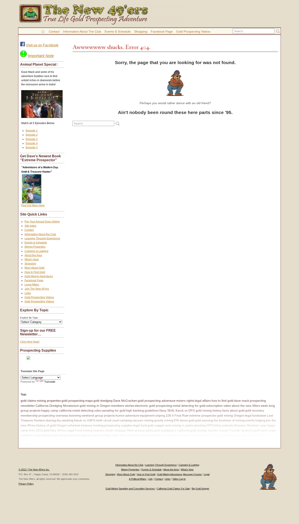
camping (126, 420)
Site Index (30, 225)
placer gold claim (243, 435)
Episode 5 (32, 147)
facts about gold (233, 410)
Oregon (61, 425)
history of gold (46, 425)
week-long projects (64, 435)
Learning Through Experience (42, 238)
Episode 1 (32, 130)
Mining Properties (35, 246)
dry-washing (64, 420)
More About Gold (34, 267)
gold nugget (156, 425)
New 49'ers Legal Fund (66, 430)
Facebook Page (162, 31)
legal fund (140, 425)
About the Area (33, 255)
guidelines (152, 410)
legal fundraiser (255, 415)
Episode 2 (32, 134)
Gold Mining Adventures (39, 276)
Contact (54, 31)
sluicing (51, 420)
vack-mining (173, 425)
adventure (132, 415)
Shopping (140, 31)
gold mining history (209, 410)
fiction (217, 425)
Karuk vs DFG (185, 410)
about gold (187, 420)
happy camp (38, 440)
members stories (122, 405)
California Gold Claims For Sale (173, 488)
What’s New (32, 259)
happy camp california (56, 410)
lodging (260, 420)
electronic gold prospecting (153, 405)
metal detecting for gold (189, 405)
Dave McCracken (125, 400)
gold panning (204, 420)
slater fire (118, 435)
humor (120, 415)
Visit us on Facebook (42, 45)
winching (200, 425)
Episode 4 (32, 143)
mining (46, 435)
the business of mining (229, 420)
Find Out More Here (33, 205)
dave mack (241, 400)
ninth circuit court (107, 420)
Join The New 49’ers (37, 288)
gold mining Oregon (230, 415)
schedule (74, 425)
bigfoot (158, 435)
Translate (49, 381)
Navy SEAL (167, 410)
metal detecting (82, 410)
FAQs (107, 435)
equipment (147, 415)
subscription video (218, 405)
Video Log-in (179, 479)
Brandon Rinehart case (250, 425)
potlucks (228, 425)
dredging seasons (90, 435)
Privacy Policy (26, 483)
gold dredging (103, 400)
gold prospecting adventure (157, 400)
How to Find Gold (35, 272)
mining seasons (94, 430)
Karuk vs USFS (84, 420)
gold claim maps (265, 430)
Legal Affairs (32, 284)
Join (150, 479)
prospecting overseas (53, 415)
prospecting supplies (118, 425)
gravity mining (163, 420)
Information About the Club (82, 31)
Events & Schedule (118, 31)
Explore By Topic (29, 317)
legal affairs (203, 400)
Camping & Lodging (36, 251)
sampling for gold (113, 410)
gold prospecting (73, 400)
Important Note (41, 56)
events (250, 420)
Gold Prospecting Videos (193, 31)
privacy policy (144, 430)
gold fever (132, 435)
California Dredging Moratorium (57, 405)
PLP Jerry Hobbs (219, 435)
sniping (160, 415)
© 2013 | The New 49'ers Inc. (34, 469)
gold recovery (254, 410)
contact (261, 435)
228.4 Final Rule (177, 415)
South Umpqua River (119, 430)
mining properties (49, 400)
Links (28, 293)
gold (46, 430)
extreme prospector (202, 415)
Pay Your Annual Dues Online (42, 221)
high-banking (135, 410)
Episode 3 (32, 139)
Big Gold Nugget (200, 488)
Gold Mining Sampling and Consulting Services (130, 488)
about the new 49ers (246, 405)
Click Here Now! (29, 341)
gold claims (28, 400)
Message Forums (192, 474)
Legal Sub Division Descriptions (185, 435)
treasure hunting (92, 425)
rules (97, 410)
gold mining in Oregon (95, 405)
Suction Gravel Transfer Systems (230, 430)
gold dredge (198, 430)
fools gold (146, 435)
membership (29, 415)
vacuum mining (142, 420)
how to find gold (222, 400)
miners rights (185, 400)
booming (75, 415)
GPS (209, 425)
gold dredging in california (172, 430)
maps (89, 400)
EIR (176, 420)
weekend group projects (98, 415)
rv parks (187, 425)
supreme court (31, 435)
